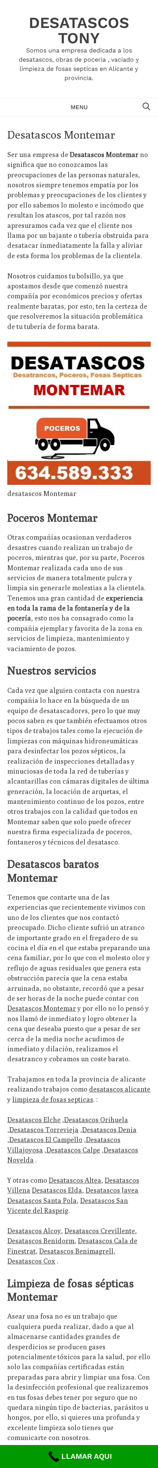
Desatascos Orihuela (96, 1120)
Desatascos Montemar (41, 1008)
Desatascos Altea (75, 1180)
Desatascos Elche (34, 1120)
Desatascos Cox (31, 1261)
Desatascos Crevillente (99, 1231)
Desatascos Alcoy (34, 1231)
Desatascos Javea (112, 1190)
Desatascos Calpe (73, 1150)
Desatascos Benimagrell (76, 1251)
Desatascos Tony (79, 30)
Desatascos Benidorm (40, 1241)
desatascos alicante (119, 1089)
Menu (79, 107)
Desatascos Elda (57, 1190)
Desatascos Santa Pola (42, 1200)
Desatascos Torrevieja (44, 1130)
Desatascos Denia (109, 1130)
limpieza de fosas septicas (52, 1099)
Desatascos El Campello (45, 1140)
